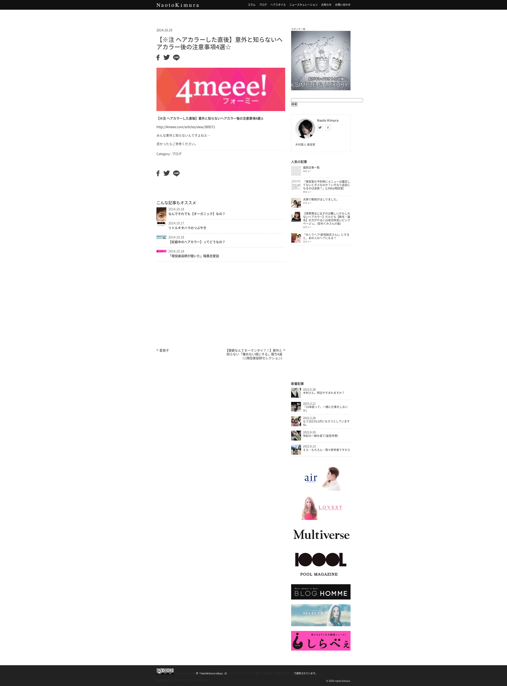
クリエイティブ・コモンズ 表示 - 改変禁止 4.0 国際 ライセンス (260, 673)
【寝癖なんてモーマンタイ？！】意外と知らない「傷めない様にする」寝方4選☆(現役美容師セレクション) (253, 354)
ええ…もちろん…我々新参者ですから (326, 449)
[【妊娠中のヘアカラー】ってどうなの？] (161, 237)
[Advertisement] (220, 310)
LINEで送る (203, 680)
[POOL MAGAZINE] (321, 578)
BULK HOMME (321, 60)
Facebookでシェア (166, 680)
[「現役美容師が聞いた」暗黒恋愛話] (161, 251)
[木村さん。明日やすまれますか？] (296, 396)
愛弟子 (164, 350)
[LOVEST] (321, 519)
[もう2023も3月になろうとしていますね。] (296, 425)
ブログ (263, 4)
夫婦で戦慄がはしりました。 (321, 199)
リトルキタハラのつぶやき (187, 227)
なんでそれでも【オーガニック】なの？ (196, 213)
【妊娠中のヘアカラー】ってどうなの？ (196, 242)
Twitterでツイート (187, 680)
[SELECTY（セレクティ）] (321, 625)
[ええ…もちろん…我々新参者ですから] (296, 453)
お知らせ (326, 4)
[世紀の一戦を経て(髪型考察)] (296, 439)
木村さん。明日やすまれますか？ (324, 392)
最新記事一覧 (311, 167)
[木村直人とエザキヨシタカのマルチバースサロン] (321, 543)
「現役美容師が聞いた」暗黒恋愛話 (193, 256)
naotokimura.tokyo (184, 673)
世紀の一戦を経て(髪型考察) (320, 435)
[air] (321, 489)
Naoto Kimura (177, 5)
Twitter (320, 127)
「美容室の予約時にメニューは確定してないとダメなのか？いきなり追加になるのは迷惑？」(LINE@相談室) (326, 185)
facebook (328, 127)
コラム (251, 4)
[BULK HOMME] (321, 598)
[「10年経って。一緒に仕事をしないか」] (296, 410)
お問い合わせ (343, 4)
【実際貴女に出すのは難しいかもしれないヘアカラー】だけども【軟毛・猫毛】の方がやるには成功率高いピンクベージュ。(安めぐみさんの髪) (326, 218)
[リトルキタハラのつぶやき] (161, 225)
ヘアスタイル (278, 4)
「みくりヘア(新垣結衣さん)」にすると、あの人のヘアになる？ (326, 236)
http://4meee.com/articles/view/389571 (185, 126)
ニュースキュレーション (303, 4)
